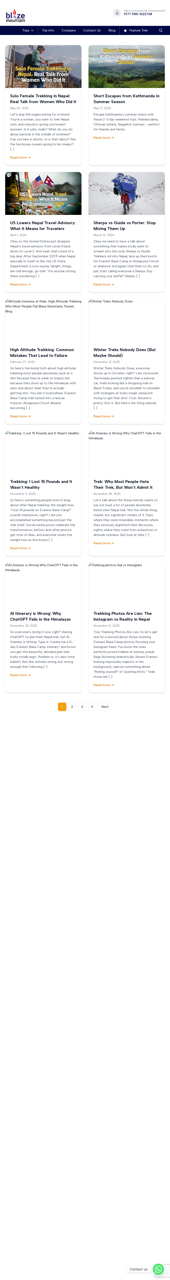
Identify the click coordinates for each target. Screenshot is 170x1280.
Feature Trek (138, 30)
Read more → (20, 157)
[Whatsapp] (158, 1269)
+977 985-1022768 (137, 14)
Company (69, 30)
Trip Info (48, 30)
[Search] (161, 30)
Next (105, 707)
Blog (111, 30)
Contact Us (92, 30)
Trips (25, 30)
